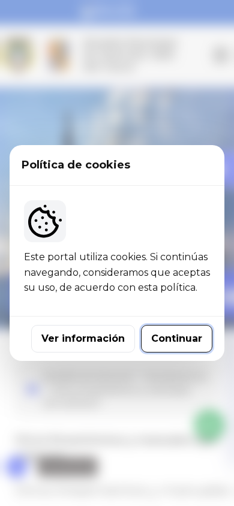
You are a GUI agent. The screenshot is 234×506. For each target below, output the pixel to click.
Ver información (83, 338)
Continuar (176, 338)
